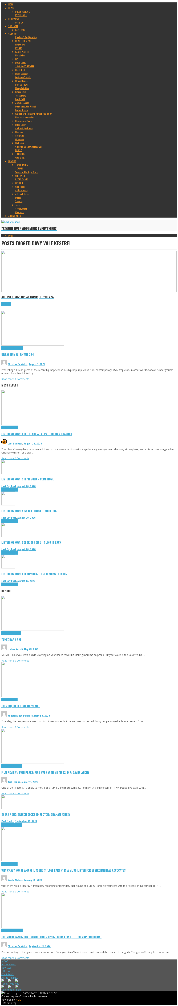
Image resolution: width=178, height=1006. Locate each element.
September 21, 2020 (40, 946)
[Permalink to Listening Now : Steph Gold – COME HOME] (8, 473)
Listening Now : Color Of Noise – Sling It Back (31, 542)
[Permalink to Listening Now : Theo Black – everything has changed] (32, 424)
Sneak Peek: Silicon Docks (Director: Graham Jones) (35, 814)
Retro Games (17, 930)
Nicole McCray (15, 880)
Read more (8, 379)
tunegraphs (16, 633)
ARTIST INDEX (9, 977)
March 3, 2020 (42, 715)
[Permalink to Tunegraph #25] (32, 629)
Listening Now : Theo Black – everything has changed (36, 434)
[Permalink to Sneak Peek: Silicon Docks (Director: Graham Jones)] (8, 808)
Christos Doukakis (17, 364)
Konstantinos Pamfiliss (20, 715)
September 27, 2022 (26, 821)
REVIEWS (6, 967)
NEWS (4, 961)
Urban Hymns (17, 348)
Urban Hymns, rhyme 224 (17, 354)
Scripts (14, 699)
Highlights (6, 348)
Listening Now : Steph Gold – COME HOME (27, 479)
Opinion (14, 864)
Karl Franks (14, 782)
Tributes (14, 427)
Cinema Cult (7, 766)
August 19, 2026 (26, 581)
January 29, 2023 (33, 880)
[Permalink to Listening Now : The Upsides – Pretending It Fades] (8, 567)
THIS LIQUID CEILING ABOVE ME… (20, 706)
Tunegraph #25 (11, 639)
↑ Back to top (9, 1003)
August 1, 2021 (37, 364)
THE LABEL (7, 971)
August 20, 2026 (33, 443)
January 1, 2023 (29, 782)
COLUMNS (7, 974)
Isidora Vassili (15, 649)
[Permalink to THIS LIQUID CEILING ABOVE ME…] (32, 696)
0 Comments (22, 379)
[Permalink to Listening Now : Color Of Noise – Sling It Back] (8, 536)
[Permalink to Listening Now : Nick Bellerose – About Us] (8, 504)
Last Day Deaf (15, 443)
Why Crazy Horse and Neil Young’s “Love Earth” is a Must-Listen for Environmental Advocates (63, 870)
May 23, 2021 (31, 649)
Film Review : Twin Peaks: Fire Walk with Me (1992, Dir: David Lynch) (45, 772)
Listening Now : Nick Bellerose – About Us (29, 511)
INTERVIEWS (8, 964)
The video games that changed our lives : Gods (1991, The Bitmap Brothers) (51, 937)
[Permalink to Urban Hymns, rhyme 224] (32, 344)
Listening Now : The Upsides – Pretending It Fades (34, 574)
